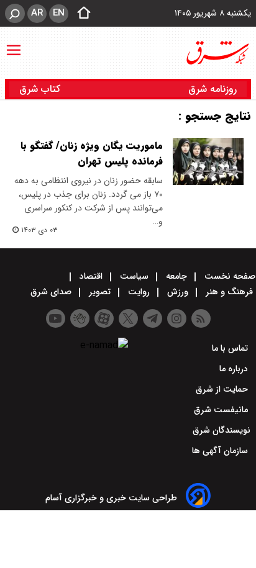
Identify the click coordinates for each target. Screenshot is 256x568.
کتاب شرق (41, 89)
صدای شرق (52, 292)
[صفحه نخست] (80, 13)
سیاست (134, 276)
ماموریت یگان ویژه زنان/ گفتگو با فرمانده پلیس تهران (92, 153)
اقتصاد (91, 276)
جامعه (176, 276)
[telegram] (152, 318)
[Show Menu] (13, 44)
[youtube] (55, 318)
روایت (139, 292)
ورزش (178, 292)
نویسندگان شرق (221, 430)
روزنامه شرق (212, 89)
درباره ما (234, 369)
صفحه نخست (228, 276)
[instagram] (176, 318)
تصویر (99, 292)
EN (59, 13)
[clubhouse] (79, 318)
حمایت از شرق (223, 389)
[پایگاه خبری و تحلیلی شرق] (217, 52)
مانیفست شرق (222, 410)
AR (37, 13)
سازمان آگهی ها (221, 451)
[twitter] (128, 318)
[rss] (201, 318)
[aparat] (104, 318)
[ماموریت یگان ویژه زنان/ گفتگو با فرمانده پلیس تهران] (208, 161)
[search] (15, 13)
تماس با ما (231, 348)
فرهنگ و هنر (229, 292)
